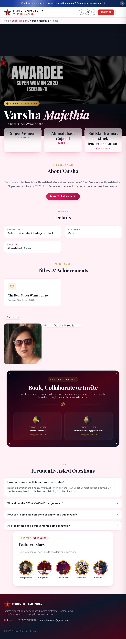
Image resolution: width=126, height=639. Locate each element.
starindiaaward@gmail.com (54, 620)
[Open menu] (119, 12)
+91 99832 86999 (26, 620)
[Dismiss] (122, 3)
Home (6, 20)
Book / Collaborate (61, 196)
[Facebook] (81, 12)
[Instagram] (93, 12)
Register (106, 12)
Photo (55, 20)
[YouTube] (87, 12)
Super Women (19, 20)
